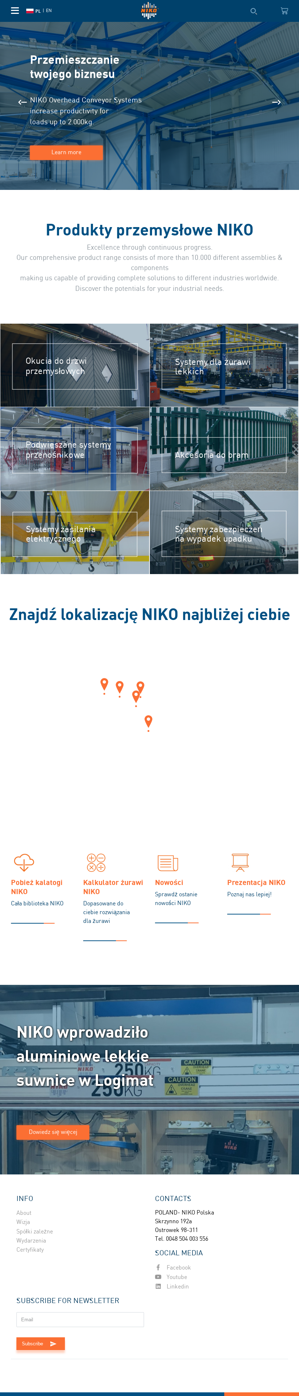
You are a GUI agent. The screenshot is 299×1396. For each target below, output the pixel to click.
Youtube (176, 1277)
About (23, 1213)
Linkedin (177, 1287)
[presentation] (22, 102)
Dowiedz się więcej (53, 1132)
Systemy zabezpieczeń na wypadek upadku (219, 534)
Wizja (23, 1222)
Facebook (178, 1268)
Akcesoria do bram (212, 455)
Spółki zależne (34, 1232)
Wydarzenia (31, 1241)
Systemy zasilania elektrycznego (61, 534)
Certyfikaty (30, 1250)
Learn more (66, 152)
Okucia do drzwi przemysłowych (56, 366)
